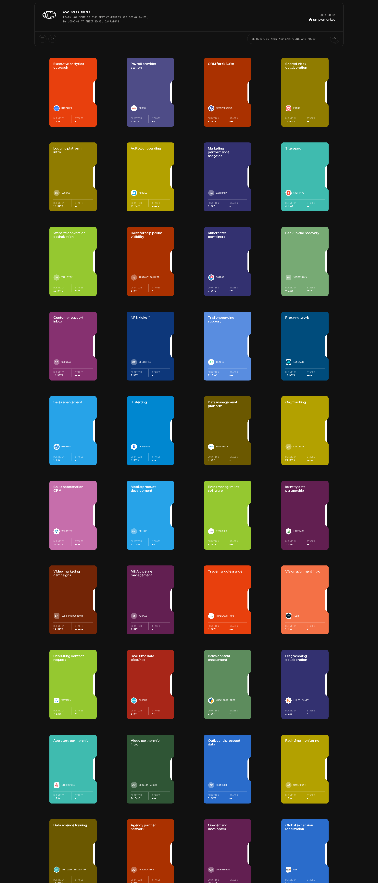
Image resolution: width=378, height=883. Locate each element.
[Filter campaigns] (42, 39)
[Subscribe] (334, 39)
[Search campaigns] (52, 39)
